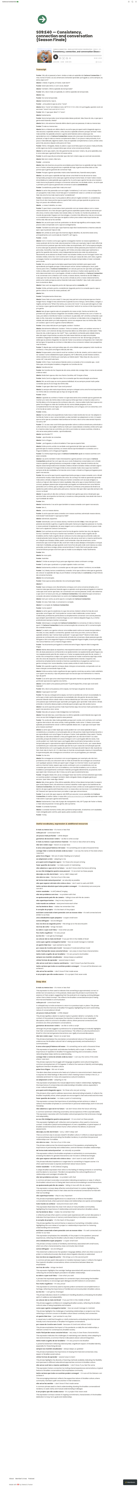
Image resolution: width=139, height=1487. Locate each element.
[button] (130, 1482)
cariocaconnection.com (76, 796)
